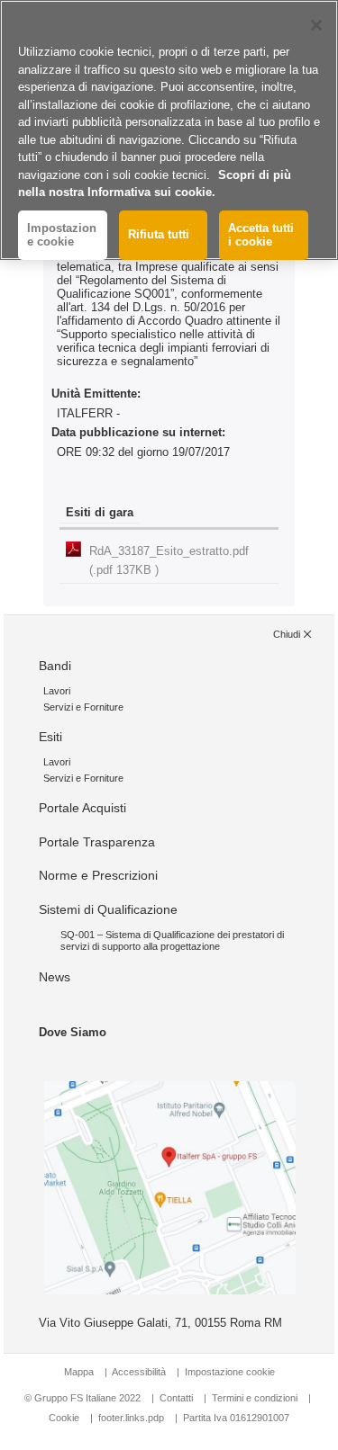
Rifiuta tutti (158, 234)
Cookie (64, 1417)
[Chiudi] (316, 25)
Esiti (50, 736)
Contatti (176, 1397)
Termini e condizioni (254, 1397)
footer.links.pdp (131, 1417)
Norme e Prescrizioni (98, 875)
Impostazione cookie (230, 1371)
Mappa (79, 1371)
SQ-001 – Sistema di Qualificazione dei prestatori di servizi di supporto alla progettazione (172, 940)
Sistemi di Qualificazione (108, 909)
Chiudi (286, 634)
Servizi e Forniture (83, 707)
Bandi (55, 665)
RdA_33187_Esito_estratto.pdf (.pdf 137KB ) (169, 560)
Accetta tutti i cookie (261, 235)
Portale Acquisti (82, 808)
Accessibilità (140, 1371)
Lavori (56, 690)
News (54, 977)
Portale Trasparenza (97, 842)
